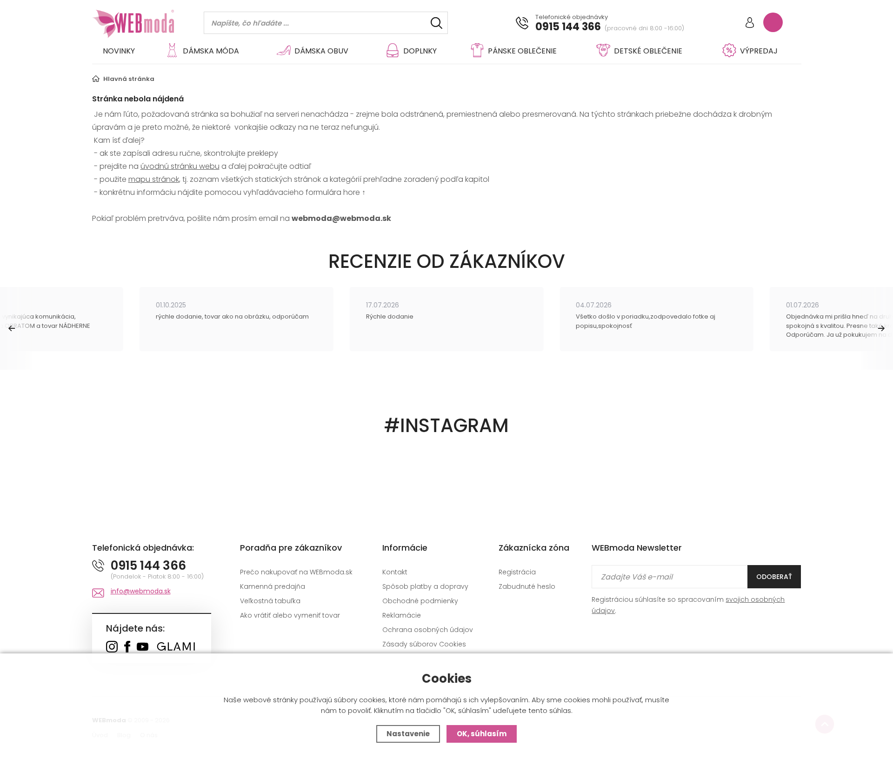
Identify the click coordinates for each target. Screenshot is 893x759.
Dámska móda (211, 51)
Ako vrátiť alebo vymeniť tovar (290, 615)
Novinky (119, 51)
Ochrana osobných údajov (427, 629)
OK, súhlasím (481, 734)
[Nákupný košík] (773, 22)
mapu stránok (153, 179)
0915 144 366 (568, 27)
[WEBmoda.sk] (112, 647)
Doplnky (420, 51)
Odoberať (774, 576)
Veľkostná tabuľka (270, 601)
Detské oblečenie (648, 51)
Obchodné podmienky (420, 601)
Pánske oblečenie (522, 51)
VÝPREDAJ (759, 51)
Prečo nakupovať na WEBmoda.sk (296, 572)
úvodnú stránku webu (180, 166)
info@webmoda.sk (141, 591)
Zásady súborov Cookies (424, 644)
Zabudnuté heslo (527, 586)
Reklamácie (401, 615)
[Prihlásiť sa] (750, 23)
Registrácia (517, 572)
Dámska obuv (321, 51)
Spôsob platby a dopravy (425, 586)
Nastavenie (408, 734)
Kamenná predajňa (272, 586)
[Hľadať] (436, 23)
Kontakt (394, 572)
